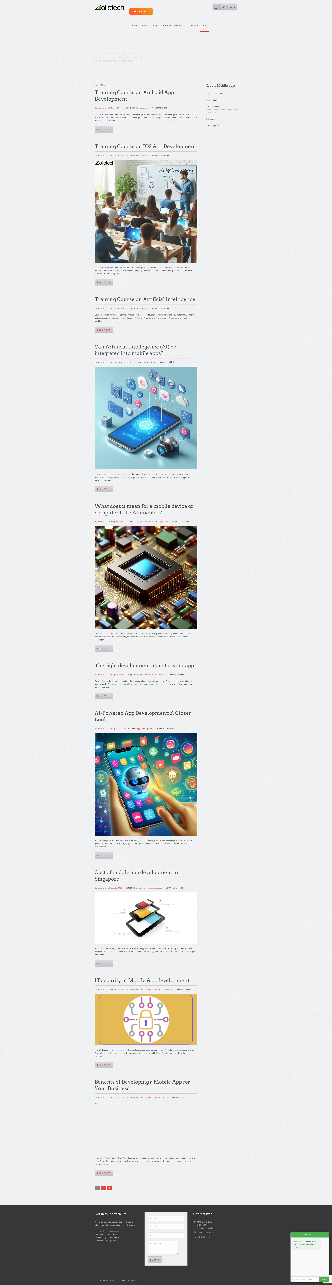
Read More (103, 129)
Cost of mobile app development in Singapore (146, 905)
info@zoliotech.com (205, 1232)
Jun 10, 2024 (116, 108)
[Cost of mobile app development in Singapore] (146, 918)
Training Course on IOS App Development (145, 146)
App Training (142, 108)
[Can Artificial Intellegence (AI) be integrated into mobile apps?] (146, 418)
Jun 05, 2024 (116, 362)
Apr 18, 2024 (116, 888)
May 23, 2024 (117, 522)
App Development (144, 362)
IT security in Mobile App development (142, 980)
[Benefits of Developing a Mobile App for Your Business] (146, 1127)
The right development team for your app (144, 665)
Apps (155, 25)
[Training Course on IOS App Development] (146, 211)
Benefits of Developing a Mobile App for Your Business (146, 1115)
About (145, 25)
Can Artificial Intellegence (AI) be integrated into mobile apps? (146, 390)
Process (166, 989)
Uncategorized (161, 522)
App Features (213, 100)
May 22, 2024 (117, 674)
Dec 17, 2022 (116, 1097)
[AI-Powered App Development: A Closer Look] (146, 784)
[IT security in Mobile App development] (146, 1019)
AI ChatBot (141, 11)
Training (193, 25)
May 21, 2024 (117, 728)
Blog (204, 25)
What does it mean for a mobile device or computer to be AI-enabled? (146, 549)
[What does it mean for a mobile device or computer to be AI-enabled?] (146, 577)
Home (133, 25)
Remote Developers (173, 25)
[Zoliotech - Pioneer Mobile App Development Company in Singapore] (110, 7)
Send (324, 1279)
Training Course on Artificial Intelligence (145, 299)
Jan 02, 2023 (116, 989)
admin (101, 108)
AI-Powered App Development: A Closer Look (146, 756)
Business (159, 674)
